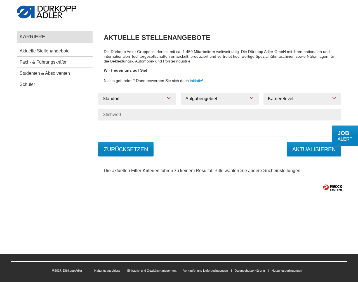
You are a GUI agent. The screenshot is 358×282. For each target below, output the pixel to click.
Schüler (27, 84)
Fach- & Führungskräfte (43, 62)
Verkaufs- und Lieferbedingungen (205, 270)
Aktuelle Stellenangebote (45, 51)
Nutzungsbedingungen (287, 270)
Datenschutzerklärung (250, 270)
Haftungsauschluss (107, 270)
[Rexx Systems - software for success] (333, 187)
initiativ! (196, 80)
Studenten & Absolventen (45, 73)
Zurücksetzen (126, 149)
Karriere (32, 36)
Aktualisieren (314, 149)
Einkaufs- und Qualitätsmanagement (151, 270)
